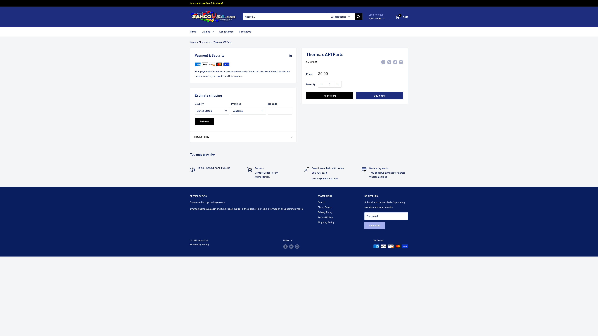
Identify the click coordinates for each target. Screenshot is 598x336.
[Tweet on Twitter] (395, 61)
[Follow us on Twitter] (291, 246)
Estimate (204, 121)
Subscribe (374, 225)
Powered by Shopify (199, 244)
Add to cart (330, 95)
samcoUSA (311, 62)
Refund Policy (201, 136)
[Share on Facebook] (383, 61)
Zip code (272, 103)
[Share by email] (401, 61)
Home (193, 31)
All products (204, 42)
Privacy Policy (325, 212)
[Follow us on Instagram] (297, 246)
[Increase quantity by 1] (338, 84)
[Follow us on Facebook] (285, 246)
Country (199, 103)
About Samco (226, 31)
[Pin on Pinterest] (389, 61)
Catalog (206, 31)
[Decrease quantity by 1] (321, 84)
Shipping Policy (326, 222)
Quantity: (311, 84)
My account (375, 18)
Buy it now (379, 95)
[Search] (358, 16)
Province (236, 103)
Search (321, 202)
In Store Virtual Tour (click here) (206, 3)
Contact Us (245, 31)
